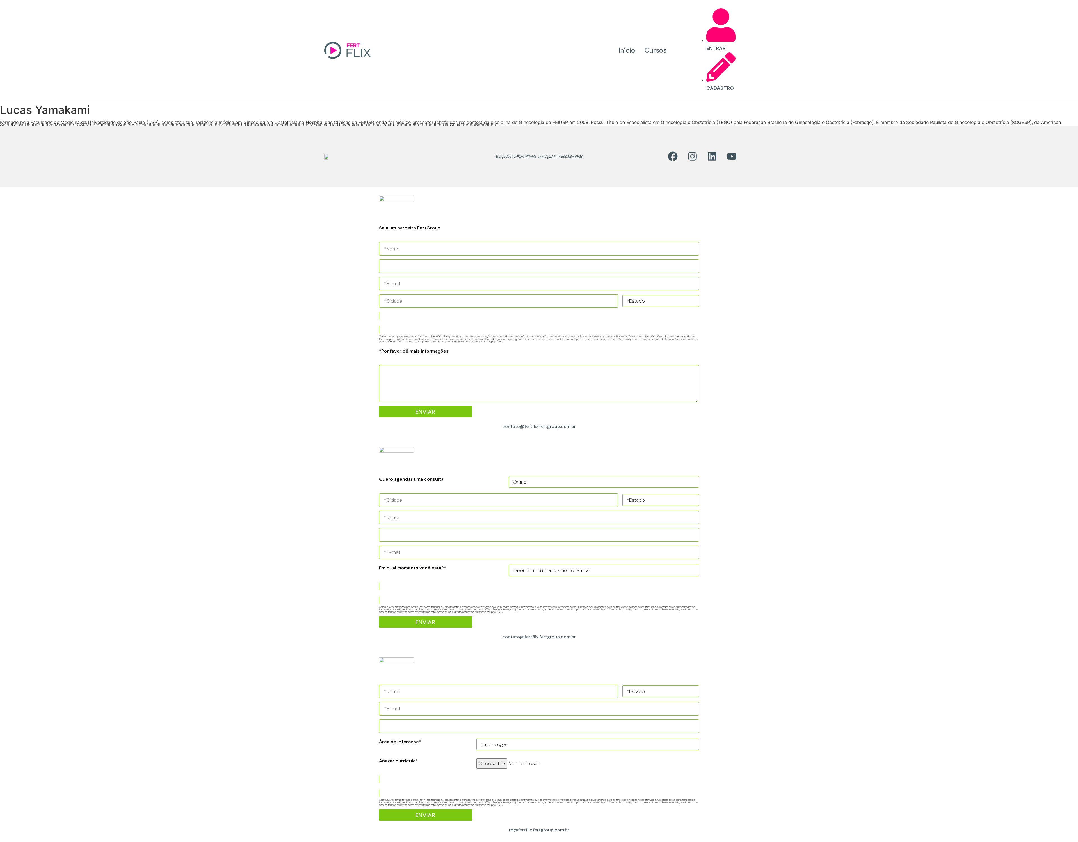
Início (626, 50)
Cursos (655, 50)
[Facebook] (672, 156)
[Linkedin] (712, 156)
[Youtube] (731, 156)
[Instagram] (692, 156)
